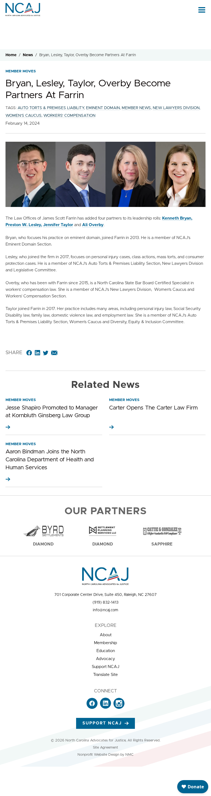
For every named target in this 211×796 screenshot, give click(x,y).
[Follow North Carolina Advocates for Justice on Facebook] (92, 708)
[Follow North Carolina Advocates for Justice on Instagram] (118, 708)
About (106, 635)
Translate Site (105, 675)
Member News (136, 108)
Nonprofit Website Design (98, 755)
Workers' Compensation (69, 116)
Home (10, 55)
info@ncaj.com (105, 610)
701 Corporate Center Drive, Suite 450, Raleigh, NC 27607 (105, 595)
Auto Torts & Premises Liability (51, 108)
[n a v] (201, 10)
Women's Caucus (23, 116)
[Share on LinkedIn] (37, 353)
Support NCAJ (105, 667)
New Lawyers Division (176, 108)
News (28, 55)
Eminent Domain (103, 108)
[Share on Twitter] (45, 353)
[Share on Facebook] (29, 353)
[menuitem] (105, 635)
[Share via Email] (54, 353)
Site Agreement (105, 747)
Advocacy (105, 659)
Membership (105, 643)
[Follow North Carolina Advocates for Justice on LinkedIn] (105, 708)
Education (105, 651)
